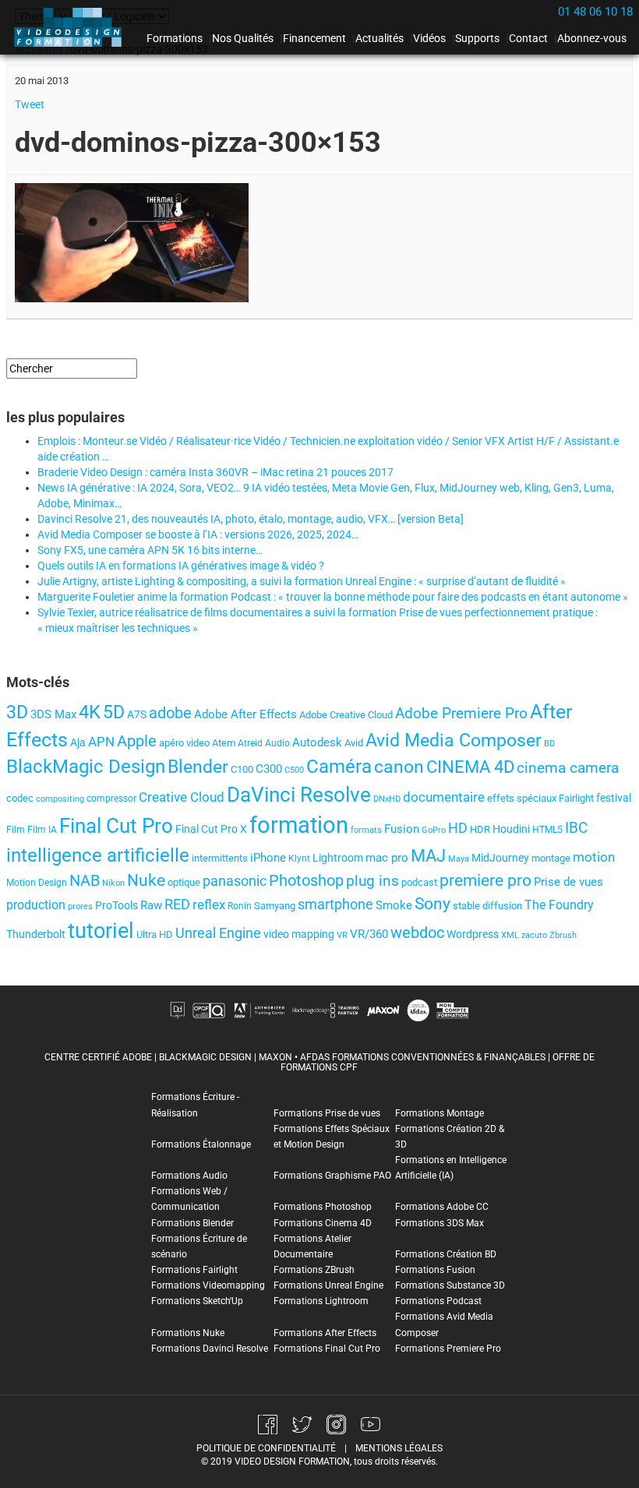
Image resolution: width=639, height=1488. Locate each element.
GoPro (434, 830)
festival (613, 798)
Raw (151, 905)
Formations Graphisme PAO (332, 1175)
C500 (294, 770)
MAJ (428, 855)
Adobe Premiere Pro (461, 713)
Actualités (379, 38)
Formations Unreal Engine (328, 1285)
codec (20, 798)
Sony (432, 903)
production (35, 904)
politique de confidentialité (266, 1448)
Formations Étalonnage (201, 1144)
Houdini (511, 829)
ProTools (116, 905)
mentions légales (399, 1448)
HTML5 (547, 829)
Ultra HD (154, 934)
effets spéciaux (521, 798)
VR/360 (369, 934)
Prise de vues (568, 882)
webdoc (417, 933)
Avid (353, 743)
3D (17, 712)
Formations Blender (192, 1223)
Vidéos (429, 38)
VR (342, 935)
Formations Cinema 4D (323, 1223)
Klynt (299, 858)
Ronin (240, 906)
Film (15, 829)
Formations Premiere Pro (448, 1348)
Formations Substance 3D (450, 1285)
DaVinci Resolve (299, 794)
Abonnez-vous (592, 38)
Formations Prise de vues (327, 1113)
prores (80, 906)
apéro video (184, 743)
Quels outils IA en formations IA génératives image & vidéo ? (180, 565)
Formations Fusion (435, 1269)
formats (366, 830)
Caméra (339, 766)
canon (399, 766)
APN (101, 741)
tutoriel (101, 931)
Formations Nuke (187, 1333)
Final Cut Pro (116, 825)
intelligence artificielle (97, 855)
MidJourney (500, 858)
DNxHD (387, 799)
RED (177, 904)
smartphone (335, 904)
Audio (277, 743)
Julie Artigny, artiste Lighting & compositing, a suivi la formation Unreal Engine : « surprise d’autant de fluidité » (301, 581)
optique (184, 882)
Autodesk (317, 742)
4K (90, 712)
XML (510, 935)
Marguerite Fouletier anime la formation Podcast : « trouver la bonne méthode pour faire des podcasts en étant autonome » (332, 597)
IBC (576, 828)
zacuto (534, 935)
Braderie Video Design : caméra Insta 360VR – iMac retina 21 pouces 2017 (215, 472)
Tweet (29, 104)
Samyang (274, 905)
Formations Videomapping (208, 1285)
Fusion (401, 829)
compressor (111, 798)
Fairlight (576, 798)
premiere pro (485, 880)
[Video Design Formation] (72, 27)
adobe (170, 712)
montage (550, 858)
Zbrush (563, 935)
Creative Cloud (181, 797)
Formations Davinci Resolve (209, 1348)
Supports (477, 38)
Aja (78, 742)
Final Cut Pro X (211, 829)
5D (114, 712)
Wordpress (473, 934)
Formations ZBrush (314, 1269)
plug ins (372, 881)
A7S (137, 714)
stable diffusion (487, 905)
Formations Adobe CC (442, 1206)
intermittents (220, 858)
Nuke (146, 880)
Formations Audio (189, 1175)
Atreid (250, 743)
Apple (137, 741)
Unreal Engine (218, 933)
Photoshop (306, 880)
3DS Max (53, 714)
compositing (60, 799)
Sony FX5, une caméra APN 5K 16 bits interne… (150, 550)
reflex (208, 904)
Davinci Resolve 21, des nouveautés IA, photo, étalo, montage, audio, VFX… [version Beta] (250, 519)
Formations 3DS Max (439, 1223)
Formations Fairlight (194, 1269)
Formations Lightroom (321, 1301)
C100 (242, 769)
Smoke (394, 905)
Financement (314, 38)
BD (549, 744)
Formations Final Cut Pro (327, 1348)
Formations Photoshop (323, 1206)
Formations (175, 38)
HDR (480, 829)
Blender (198, 766)
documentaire (444, 797)
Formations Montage (439, 1113)
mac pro (386, 858)
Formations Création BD (445, 1254)
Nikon (113, 883)
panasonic (235, 881)
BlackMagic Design (85, 766)
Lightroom (337, 858)
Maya (458, 859)
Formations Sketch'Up (197, 1301)
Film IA (42, 829)
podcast (419, 882)
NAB (84, 881)
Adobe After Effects (245, 714)
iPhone (268, 858)
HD (458, 828)
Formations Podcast (438, 1301)
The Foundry (559, 904)
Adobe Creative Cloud (346, 715)
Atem (223, 743)
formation (298, 825)
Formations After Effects (325, 1333)
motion (594, 857)
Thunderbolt (35, 934)
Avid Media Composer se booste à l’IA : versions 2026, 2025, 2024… (197, 534)
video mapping (298, 934)
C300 (269, 769)
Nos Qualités (243, 38)
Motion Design (36, 882)
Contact (528, 38)
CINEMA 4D (470, 767)
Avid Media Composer (453, 740)
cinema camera (568, 768)
